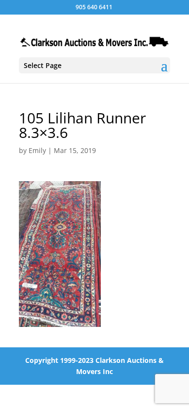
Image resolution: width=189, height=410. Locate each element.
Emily (37, 150)
